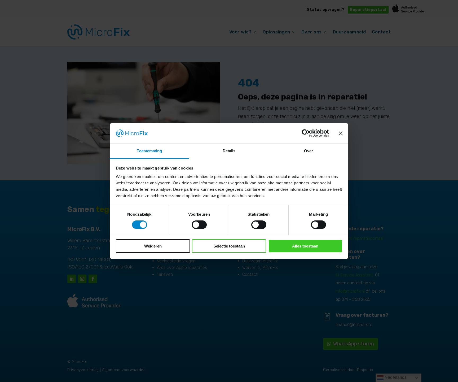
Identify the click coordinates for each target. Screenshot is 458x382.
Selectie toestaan (229, 246)
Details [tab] (229, 151)
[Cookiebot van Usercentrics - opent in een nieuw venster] (306, 133)
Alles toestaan (305, 246)
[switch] (199, 224)
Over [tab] (308, 151)
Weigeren (153, 246)
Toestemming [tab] (149, 151)
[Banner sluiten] (340, 133)
